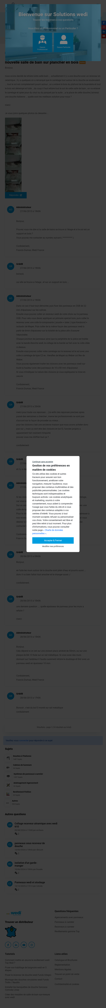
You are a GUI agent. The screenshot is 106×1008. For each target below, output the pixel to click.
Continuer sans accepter (42, 462)
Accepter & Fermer (53, 540)
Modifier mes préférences (53, 546)
